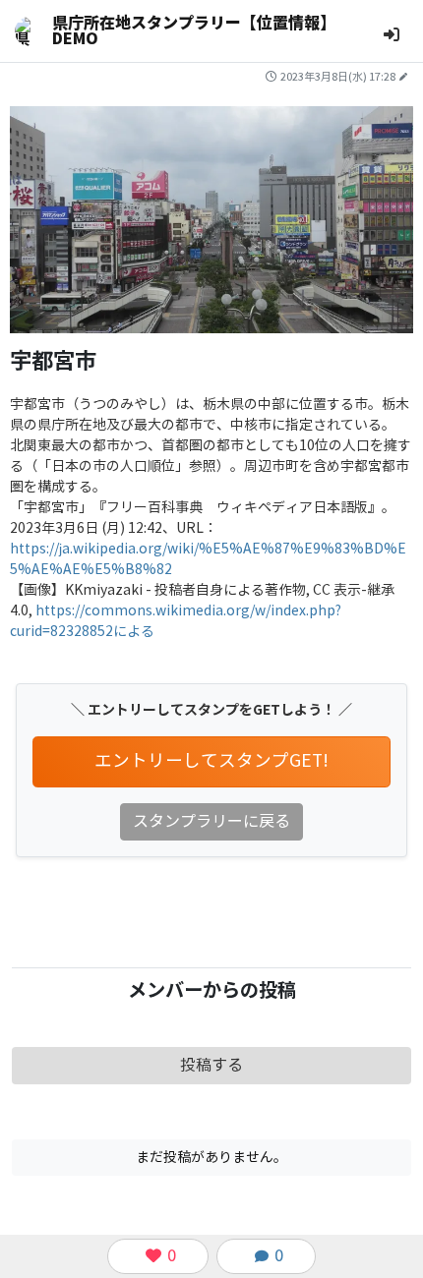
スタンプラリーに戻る (211, 821)
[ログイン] (391, 35)
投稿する (211, 1065)
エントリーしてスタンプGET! (211, 761)
